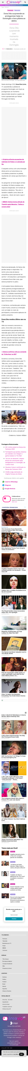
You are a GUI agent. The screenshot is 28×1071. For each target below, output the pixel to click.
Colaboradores (9, 48)
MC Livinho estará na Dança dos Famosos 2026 (15, 448)
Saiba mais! (14, 501)
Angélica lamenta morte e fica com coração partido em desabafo (17, 856)
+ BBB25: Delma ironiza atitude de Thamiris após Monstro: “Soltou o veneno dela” (13, 204)
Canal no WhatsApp (11, 482)
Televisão (17, 10)
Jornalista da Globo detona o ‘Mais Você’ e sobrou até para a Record (17, 866)
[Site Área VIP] (14, 2)
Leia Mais (15, 1054)
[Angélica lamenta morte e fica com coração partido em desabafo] (5, 853)
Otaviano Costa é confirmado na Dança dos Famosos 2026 (15, 468)
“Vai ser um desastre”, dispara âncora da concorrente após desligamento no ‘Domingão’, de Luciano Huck (15, 461)
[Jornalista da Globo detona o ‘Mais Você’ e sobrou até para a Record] (5, 863)
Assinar (14, 918)
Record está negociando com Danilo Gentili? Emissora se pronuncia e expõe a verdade (17, 899)
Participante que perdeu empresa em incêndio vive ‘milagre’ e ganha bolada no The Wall (15, 454)
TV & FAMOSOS (5, 935)
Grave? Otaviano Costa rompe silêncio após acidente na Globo (17, 888)
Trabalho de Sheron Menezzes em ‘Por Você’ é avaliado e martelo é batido (17, 877)
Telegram (8, 485)
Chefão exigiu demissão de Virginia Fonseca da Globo (13, 473)
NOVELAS (4, 955)
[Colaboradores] (3, 49)
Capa (3, 7)
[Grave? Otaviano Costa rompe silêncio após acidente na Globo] (5, 885)
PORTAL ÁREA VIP (6, 996)
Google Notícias (10, 488)
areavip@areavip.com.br (13, 1043)
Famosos (7, 7)
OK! (22, 1054)
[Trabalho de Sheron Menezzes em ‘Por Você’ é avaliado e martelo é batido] (5, 873)
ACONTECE (4, 973)
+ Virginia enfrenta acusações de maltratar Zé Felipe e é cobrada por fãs (13, 162)
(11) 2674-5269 (14, 1045)
